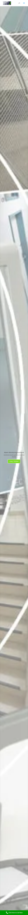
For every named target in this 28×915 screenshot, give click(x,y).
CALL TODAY (14, 461)
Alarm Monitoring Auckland (14, 452)
